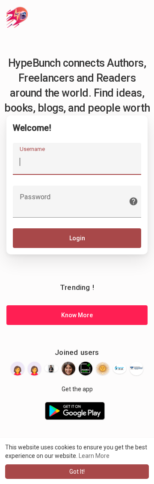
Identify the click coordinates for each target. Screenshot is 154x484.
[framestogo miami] (85, 368)
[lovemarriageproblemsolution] (103, 368)
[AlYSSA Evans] (51, 368)
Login (77, 238)
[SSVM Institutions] (136, 368)
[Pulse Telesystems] (34, 368)
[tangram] (17, 368)
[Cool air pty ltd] (120, 368)
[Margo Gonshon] (68, 368)
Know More (77, 315)
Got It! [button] (77, 471)
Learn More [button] (94, 455)
